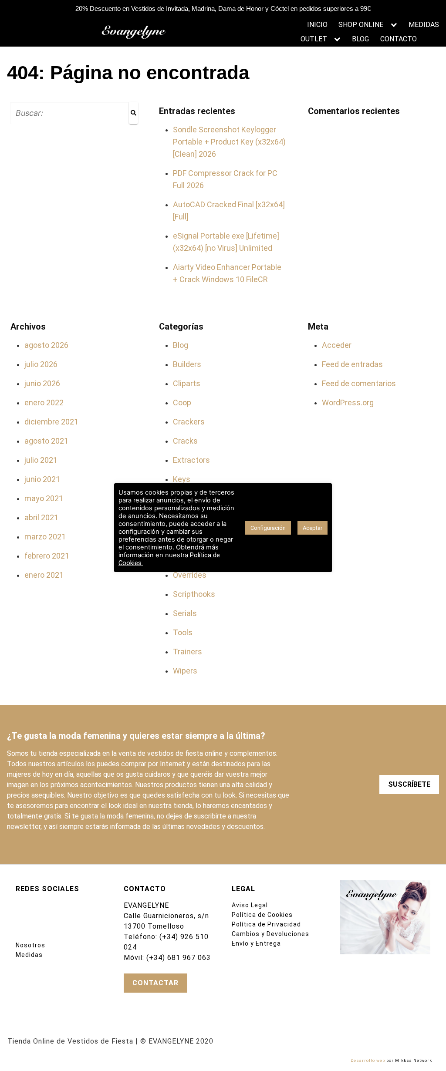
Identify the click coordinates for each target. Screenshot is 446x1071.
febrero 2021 (46, 555)
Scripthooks (194, 594)
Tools (183, 632)
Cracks (185, 440)
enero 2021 (44, 574)
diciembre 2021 (51, 421)
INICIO (317, 24)
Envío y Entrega (256, 943)
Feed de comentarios (359, 383)
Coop (182, 402)
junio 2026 (42, 383)
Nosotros (30, 945)
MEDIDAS (424, 24)
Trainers (187, 651)
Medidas (29, 954)
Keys (181, 479)
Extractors (191, 460)
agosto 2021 (46, 440)
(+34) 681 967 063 (178, 957)
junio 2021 (42, 479)
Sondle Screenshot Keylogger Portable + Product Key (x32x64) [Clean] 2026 (229, 141)
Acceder (336, 345)
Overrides (189, 574)
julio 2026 (40, 364)
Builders (187, 364)
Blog (180, 345)
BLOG (360, 39)
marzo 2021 (45, 536)
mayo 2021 (43, 498)
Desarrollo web (368, 1060)
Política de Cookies (262, 914)
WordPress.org (348, 402)
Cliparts (186, 383)
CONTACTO (398, 39)
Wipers (185, 670)
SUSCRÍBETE (409, 784)
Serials (185, 613)
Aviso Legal (250, 905)
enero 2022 (44, 402)
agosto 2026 (46, 345)
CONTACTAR (155, 983)
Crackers (189, 421)
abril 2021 (41, 517)
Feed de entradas (352, 364)
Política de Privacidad (266, 924)
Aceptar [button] (312, 528)
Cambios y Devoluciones (270, 933)
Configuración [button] (268, 528)
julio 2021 (40, 460)
